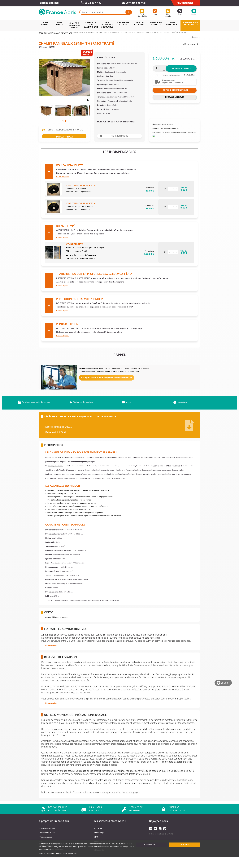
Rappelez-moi (50, 2)
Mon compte (168, 15)
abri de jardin (56, 457)
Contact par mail (135, 2)
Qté (165, 189)
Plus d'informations (47, 853)
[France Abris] (57, 12)
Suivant (66, 121)
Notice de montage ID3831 (58, 427)
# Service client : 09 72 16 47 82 (161, 834)
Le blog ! (155, 14)
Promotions (184, 2)
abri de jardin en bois (55, 466)
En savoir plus (62, 177)
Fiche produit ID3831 (55, 432)
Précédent (63, 121)
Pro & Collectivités (141, 15)
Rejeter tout (151, 844)
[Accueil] (39, 32)
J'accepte (184, 844)
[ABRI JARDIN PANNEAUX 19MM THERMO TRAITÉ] (46, 111)
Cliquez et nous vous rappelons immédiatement (106, 377)
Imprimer (196, 37)
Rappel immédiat (64, 137)
